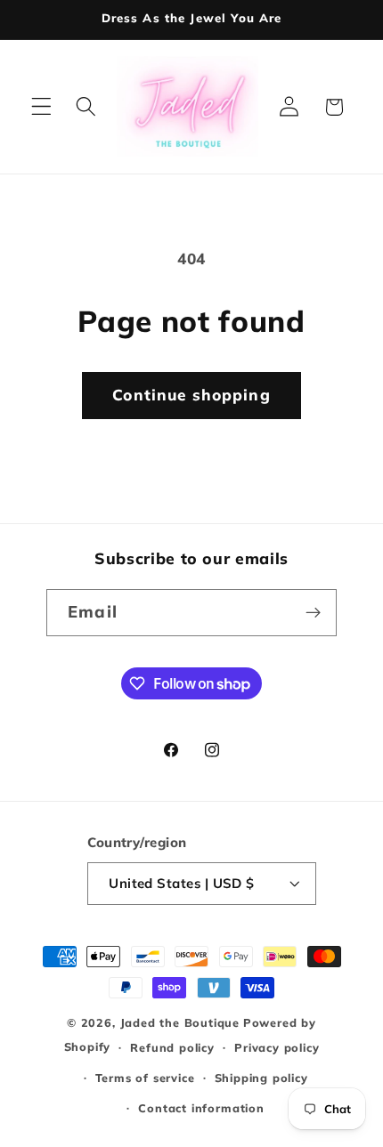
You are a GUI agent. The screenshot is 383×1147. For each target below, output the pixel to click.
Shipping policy (261, 1077)
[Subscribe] (313, 613)
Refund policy (172, 1047)
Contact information (201, 1108)
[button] (41, 107)
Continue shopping (191, 394)
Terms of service (145, 1077)
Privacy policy (276, 1047)
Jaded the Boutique (180, 1022)
